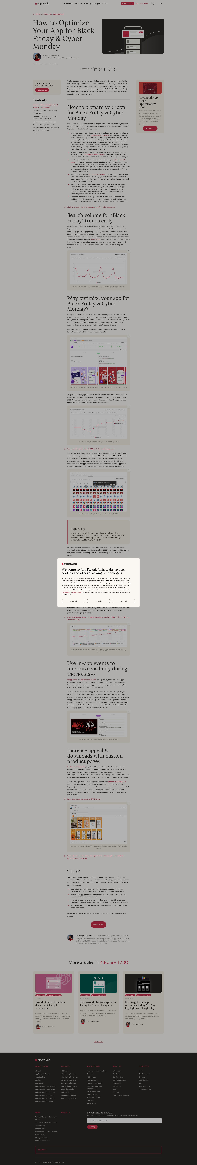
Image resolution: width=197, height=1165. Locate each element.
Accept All (123, 601)
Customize (98, 601)
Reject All (73, 601)
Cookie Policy (66, 592)
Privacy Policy (76, 592)
